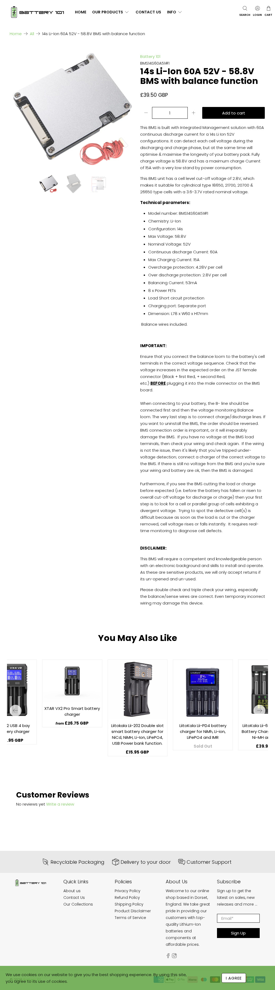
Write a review (60, 804)
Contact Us (148, 12)
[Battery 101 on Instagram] (174, 956)
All (32, 34)
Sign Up (238, 933)
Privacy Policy (127, 890)
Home (80, 12)
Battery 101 (150, 56)
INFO (171, 12)
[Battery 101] (37, 12)
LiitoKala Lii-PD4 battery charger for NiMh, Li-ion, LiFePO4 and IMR (202, 731)
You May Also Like (137, 638)
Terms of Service (130, 917)
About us (72, 890)
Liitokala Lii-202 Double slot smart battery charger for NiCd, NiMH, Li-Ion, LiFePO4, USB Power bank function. (137, 734)
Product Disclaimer (133, 911)
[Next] (259, 711)
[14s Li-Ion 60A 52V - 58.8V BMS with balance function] (72, 105)
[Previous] (15, 711)
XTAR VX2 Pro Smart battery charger (72, 711)
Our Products (107, 12)
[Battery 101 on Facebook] (168, 956)
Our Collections (78, 904)
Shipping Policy (129, 904)
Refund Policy (127, 897)
